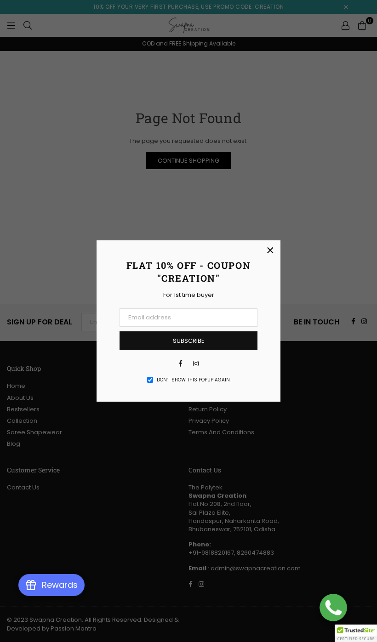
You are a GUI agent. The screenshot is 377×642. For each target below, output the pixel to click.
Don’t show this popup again (193, 380)
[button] (356, 633)
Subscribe (189, 340)
